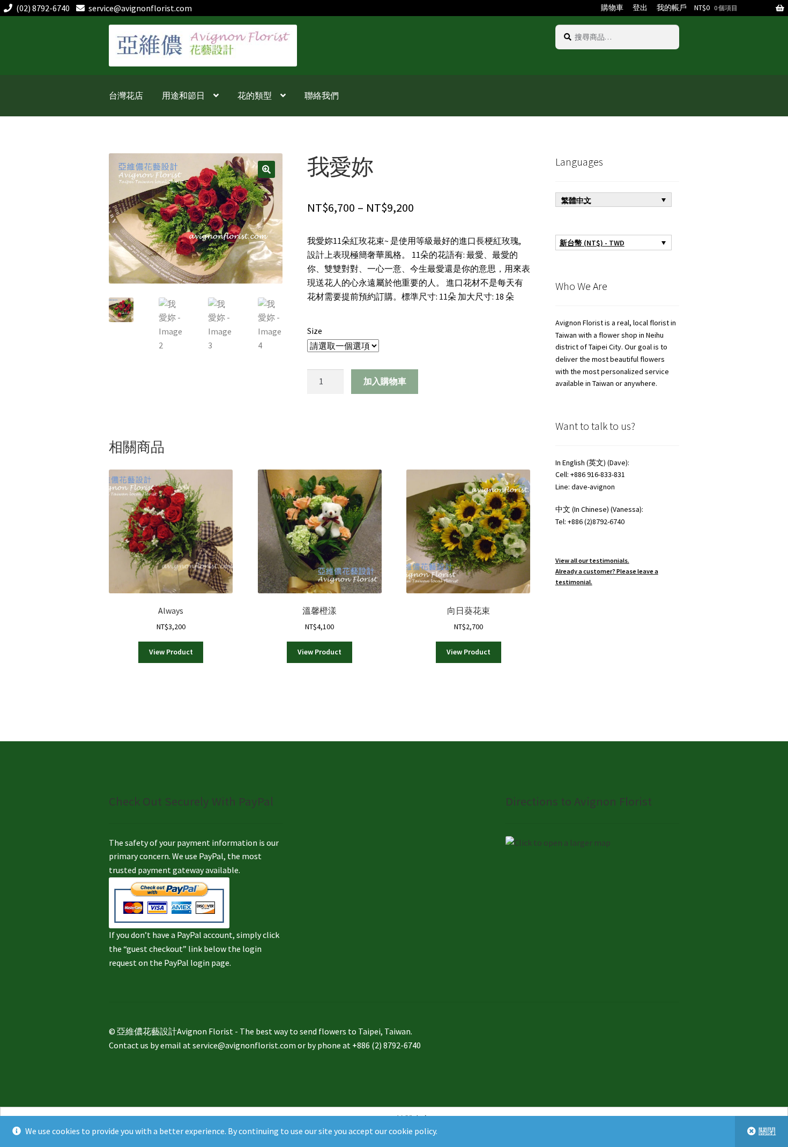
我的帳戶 (672, 7)
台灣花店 (126, 95)
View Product (171, 652)
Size (314, 330)
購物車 (612, 7)
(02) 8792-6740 (43, 8)
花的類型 (254, 95)
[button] (266, 169)
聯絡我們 (321, 95)
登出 (640, 7)
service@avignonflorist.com (140, 8)
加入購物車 (384, 381)
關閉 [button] (767, 1131)
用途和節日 (183, 95)
